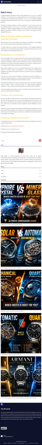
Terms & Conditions (20, 443)
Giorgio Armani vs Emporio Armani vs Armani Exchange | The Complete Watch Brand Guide (18, 397)
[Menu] (38, 2)
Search (40, 140)
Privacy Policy (14, 443)
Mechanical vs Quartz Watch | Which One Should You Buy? (12, 311)
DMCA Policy (27, 443)
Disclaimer (9, 443)
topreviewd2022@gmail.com (13, 129)
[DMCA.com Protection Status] (4, 429)
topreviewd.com (34, 15)
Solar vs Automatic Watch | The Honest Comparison (11, 267)
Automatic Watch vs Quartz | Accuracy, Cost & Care (11, 354)
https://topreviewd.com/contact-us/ (16, 126)
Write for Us (32, 443)
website (9, 32)
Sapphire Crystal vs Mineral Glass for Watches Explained (11, 224)
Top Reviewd (7, 1)
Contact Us (36, 443)
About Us (5, 443)
